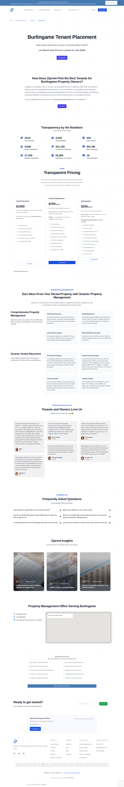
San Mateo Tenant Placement (39, 662)
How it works (54, 744)
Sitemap (58, 772)
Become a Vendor (56, 757)
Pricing (53, 751)
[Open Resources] (62, 10)
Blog (67, 751)
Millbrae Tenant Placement (73, 670)
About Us (68, 744)
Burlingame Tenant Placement (39, 678)
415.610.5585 (100, 751)
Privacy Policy (83, 747)
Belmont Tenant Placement (73, 666)
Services (53, 747)
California (32, 20)
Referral (53, 754)
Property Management (21, 20)
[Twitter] (19, 753)
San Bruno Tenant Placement (39, 666)
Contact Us (99, 744)
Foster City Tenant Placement (39, 674)
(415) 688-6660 (34, 724)
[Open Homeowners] (33, 10)
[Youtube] (23, 753)
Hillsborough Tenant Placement (74, 674)
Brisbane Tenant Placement (73, 678)
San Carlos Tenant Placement (74, 662)
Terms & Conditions (85, 754)
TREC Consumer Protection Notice (72, 772)
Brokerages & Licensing (49, 772)
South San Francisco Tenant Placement (42, 670)
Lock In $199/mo (111, 3)
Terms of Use (83, 757)
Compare (68, 754)
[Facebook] (14, 753)
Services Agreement (85, 744)
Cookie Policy (83, 751)
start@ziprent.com (101, 747)
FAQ (67, 747)
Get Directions (35, 729)
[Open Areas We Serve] (78, 10)
